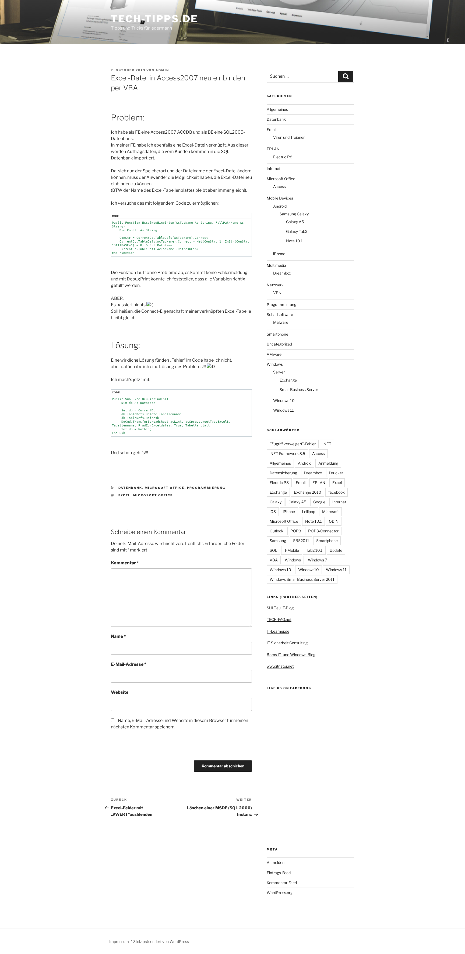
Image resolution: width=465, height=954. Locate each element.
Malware (280, 322)
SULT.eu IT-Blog (280, 608)
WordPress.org (280, 892)
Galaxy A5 (295, 221)
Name (118, 636)
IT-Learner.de (278, 631)
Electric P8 (282, 157)
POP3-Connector (323, 531)
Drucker (336, 473)
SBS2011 (301, 540)
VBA (274, 560)
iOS (273, 511)
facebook (336, 492)
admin (162, 70)
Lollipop (308, 511)
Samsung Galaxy (294, 214)
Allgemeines (277, 109)
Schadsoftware (280, 314)
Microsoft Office (165, 488)
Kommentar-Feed (282, 882)
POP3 (295, 531)
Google (319, 502)
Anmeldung (328, 463)
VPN (277, 292)
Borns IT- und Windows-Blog (291, 654)
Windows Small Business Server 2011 (302, 579)
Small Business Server (299, 389)
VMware (274, 354)
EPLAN (273, 149)
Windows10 (308, 569)
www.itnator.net (280, 666)
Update (336, 550)
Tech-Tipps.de (154, 19)
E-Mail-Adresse (128, 664)
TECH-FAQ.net (279, 619)
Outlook (276, 531)
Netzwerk (275, 285)
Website (119, 692)
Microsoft (330, 511)
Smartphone (277, 334)
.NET (327, 444)
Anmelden (275, 862)
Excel (124, 495)
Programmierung (206, 488)
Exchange (288, 380)
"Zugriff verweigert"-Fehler (293, 444)
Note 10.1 (294, 240)
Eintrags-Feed (279, 872)
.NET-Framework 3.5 (287, 453)
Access (279, 186)
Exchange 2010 (307, 492)
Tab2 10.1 (314, 550)
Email (271, 129)
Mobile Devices (280, 198)
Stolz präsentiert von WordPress (161, 941)
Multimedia (276, 265)
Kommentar (125, 562)
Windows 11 (283, 410)
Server (279, 372)
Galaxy (275, 502)
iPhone (279, 253)
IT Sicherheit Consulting (287, 642)
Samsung (278, 540)
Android (280, 206)
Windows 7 (317, 560)
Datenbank (130, 488)
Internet (273, 168)
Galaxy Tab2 (296, 231)
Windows (275, 364)
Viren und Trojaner (289, 137)
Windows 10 (284, 400)
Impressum (119, 941)
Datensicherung (283, 473)
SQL (273, 550)
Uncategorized (279, 344)
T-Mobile (291, 550)
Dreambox (282, 273)
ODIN (334, 521)
